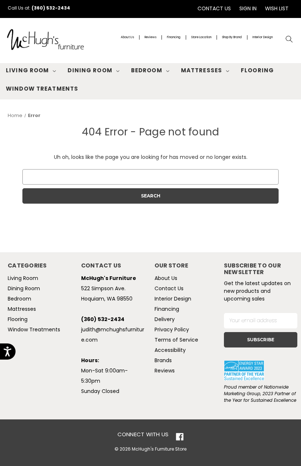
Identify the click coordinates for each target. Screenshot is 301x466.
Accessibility (170, 350)
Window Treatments (42, 89)
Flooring (257, 71)
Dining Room (90, 71)
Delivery (165, 320)
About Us (127, 37)
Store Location (201, 37)
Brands (163, 361)
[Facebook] (180, 437)
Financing (174, 37)
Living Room (27, 71)
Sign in (248, 9)
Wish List (277, 9)
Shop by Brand (232, 37)
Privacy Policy (172, 330)
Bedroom (146, 71)
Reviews (150, 37)
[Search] (289, 39)
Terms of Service (176, 340)
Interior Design (263, 37)
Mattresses (201, 71)
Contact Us (214, 9)
